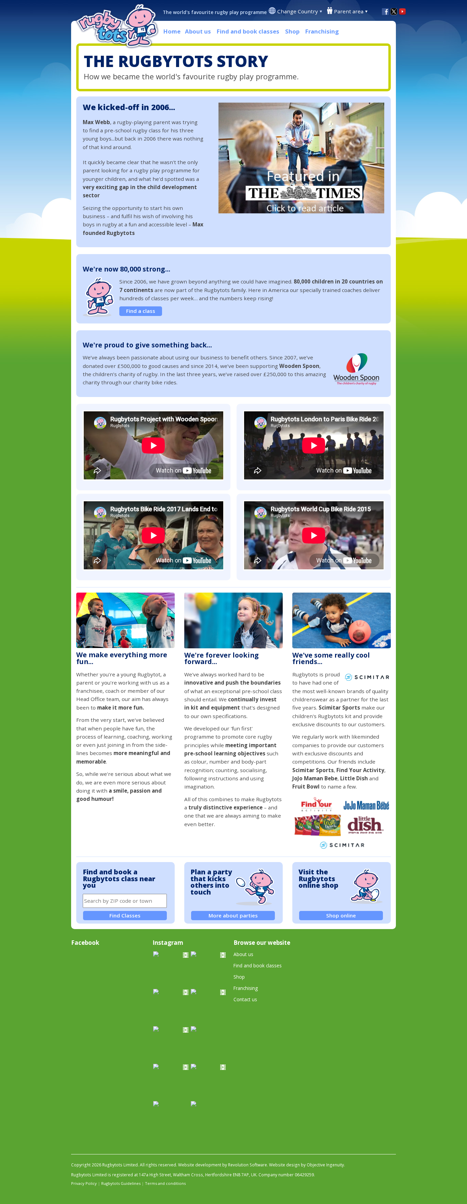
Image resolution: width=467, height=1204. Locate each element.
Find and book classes (248, 31)
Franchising (322, 31)
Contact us (245, 999)
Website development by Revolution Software (222, 1165)
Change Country (297, 11)
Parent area (348, 11)
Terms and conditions (165, 1183)
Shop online (341, 915)
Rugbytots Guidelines (121, 1183)
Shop (292, 31)
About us (198, 31)
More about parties (233, 915)
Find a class (140, 310)
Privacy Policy (84, 1183)
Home (172, 31)
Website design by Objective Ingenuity (306, 1165)
